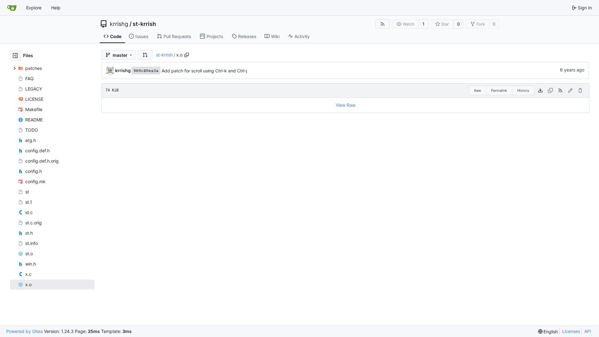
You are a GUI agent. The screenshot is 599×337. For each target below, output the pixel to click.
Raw (477, 90)
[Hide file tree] (15, 55)
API (587, 331)
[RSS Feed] (382, 24)
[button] (145, 55)
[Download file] (540, 90)
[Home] (12, 7)
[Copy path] (186, 55)
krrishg (119, 24)
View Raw (345, 105)
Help (56, 7)
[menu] (548, 331)
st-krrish (144, 24)
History (523, 90)
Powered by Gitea (24, 331)
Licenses (571, 331)
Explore (33, 7)
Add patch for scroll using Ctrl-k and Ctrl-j (204, 70)
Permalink (499, 90)
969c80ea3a (146, 70)
